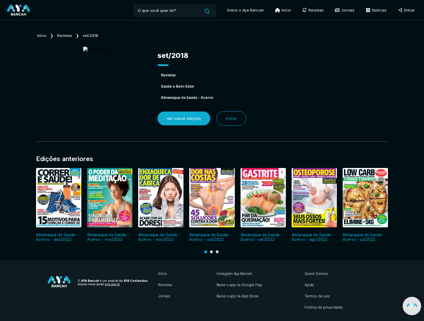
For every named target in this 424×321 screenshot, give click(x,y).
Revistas (315, 10)
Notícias (379, 10)
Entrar (409, 10)
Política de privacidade (324, 307)
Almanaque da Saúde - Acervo (187, 97)
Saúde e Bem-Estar (177, 86)
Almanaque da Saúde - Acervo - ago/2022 (313, 237)
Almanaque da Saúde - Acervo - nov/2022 (108, 237)
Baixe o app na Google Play (239, 285)
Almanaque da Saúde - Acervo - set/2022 (262, 237)
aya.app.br (112, 284)
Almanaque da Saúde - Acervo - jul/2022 (364, 237)
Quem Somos (316, 273)
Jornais (347, 10)
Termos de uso (317, 296)
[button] (205, 252)
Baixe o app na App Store (237, 296)
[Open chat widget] (412, 306)
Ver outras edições (184, 118)
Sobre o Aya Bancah (245, 10)
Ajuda (309, 285)
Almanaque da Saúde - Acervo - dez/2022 (57, 237)
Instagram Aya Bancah (234, 273)
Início (285, 10)
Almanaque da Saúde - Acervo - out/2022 (210, 237)
